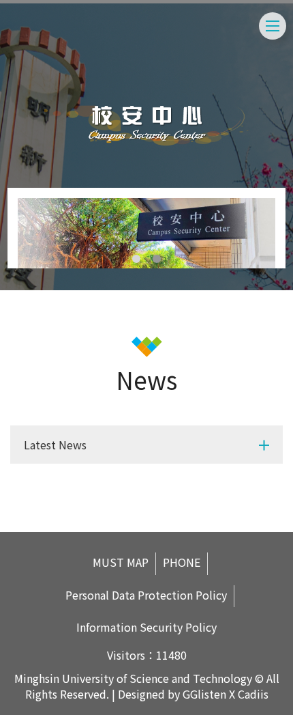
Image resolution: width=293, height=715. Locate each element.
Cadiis (253, 694)
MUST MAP (121, 562)
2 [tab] (157, 259)
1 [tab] (136, 259)
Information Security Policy (146, 627)
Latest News (55, 444)
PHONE (181, 562)
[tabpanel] (147, 233)
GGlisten (204, 694)
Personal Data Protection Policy (146, 595)
